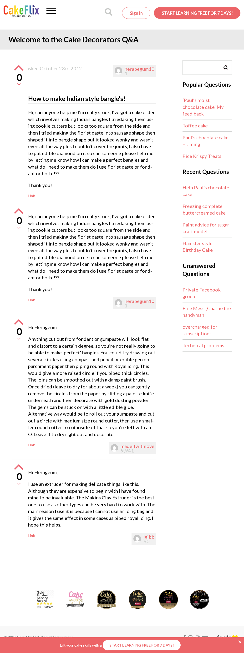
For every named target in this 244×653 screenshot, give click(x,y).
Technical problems (203, 345)
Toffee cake (195, 125)
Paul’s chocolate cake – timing (206, 141)
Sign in (136, 13)
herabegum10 (139, 69)
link (31, 195)
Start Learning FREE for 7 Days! (197, 13)
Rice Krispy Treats (202, 156)
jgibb (148, 537)
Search (226, 67)
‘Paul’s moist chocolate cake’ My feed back (203, 106)
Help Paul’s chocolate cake (206, 191)
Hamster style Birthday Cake (198, 246)
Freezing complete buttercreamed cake (204, 209)
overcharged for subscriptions (200, 330)
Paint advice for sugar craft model (206, 228)
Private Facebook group (202, 293)
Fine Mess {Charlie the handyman (207, 311)
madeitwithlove (137, 446)
